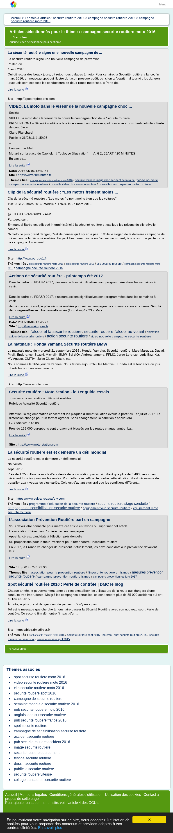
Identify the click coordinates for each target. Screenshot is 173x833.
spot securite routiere (30, 726)
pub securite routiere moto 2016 (39, 709)
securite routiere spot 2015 (53, 639)
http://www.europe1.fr (31, 258)
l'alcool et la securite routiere (56, 331)
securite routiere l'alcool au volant (114, 331)
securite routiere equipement (36, 753)
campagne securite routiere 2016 (39, 268)
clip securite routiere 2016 (80, 263)
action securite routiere (67, 336)
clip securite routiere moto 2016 (46, 263)
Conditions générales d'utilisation (75, 795)
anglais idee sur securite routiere (40, 715)
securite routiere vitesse (33, 774)
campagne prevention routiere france (63, 576)
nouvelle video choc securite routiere (73, 184)
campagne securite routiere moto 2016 (51, 180)
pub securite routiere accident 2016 (42, 742)
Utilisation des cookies (123, 795)
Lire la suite (16, 89)
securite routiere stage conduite (123, 503)
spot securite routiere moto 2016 (46, 635)
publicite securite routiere (34, 769)
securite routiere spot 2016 (83, 635)
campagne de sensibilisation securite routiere (44, 508)
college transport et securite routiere (42, 780)
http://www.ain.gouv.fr (33, 326)
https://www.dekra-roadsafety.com (40, 498)
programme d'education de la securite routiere (62, 503)
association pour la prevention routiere (57, 572)
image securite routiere (32, 747)
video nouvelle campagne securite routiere (121, 336)
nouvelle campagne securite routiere (125, 184)
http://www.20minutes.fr (34, 175)
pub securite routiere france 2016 (40, 720)
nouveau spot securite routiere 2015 (124, 635)
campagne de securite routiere (38, 699)
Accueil (11, 795)
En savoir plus (50, 828)
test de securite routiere (32, 758)
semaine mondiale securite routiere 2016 (46, 704)
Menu (162, 4)
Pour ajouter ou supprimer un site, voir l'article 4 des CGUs (51, 803)
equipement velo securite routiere (106, 508)
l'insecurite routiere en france (108, 572)
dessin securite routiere (32, 763)
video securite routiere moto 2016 (40, 682)
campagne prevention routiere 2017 (115, 576)
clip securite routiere (109, 263)
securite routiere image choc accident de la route (105, 180)
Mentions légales (33, 795)
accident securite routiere (34, 736)
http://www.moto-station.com (38, 444)
